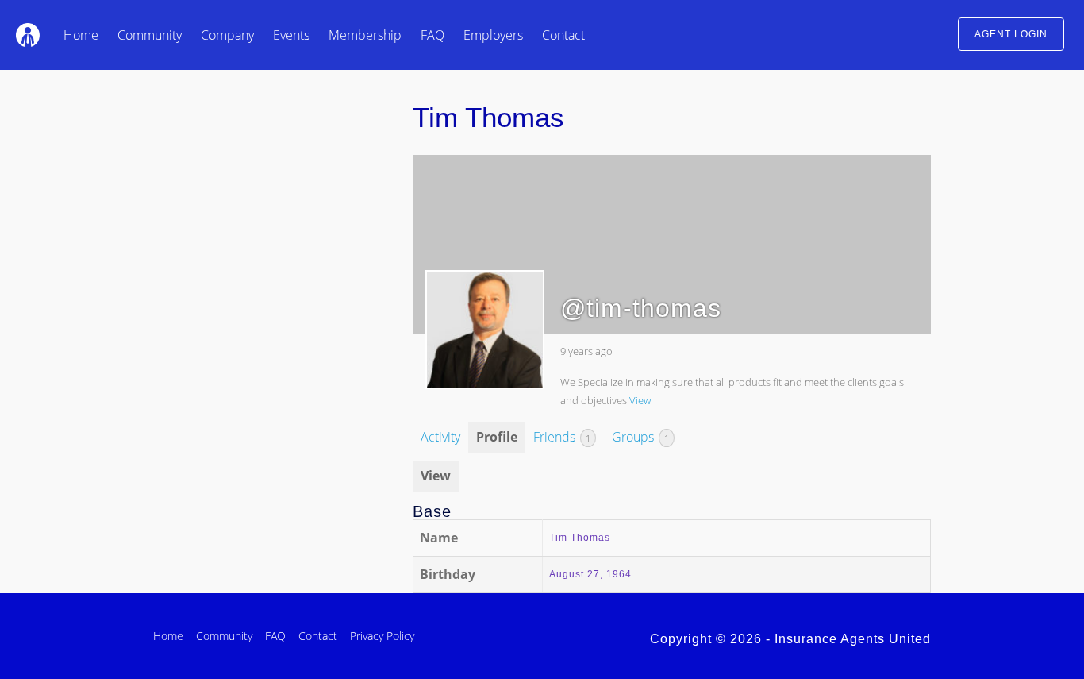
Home (80, 35)
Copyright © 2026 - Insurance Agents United (790, 639)
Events (291, 35)
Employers (493, 35)
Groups (640, 437)
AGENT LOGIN (1010, 34)
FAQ (432, 35)
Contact (563, 35)
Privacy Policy (382, 635)
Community (149, 35)
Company (227, 35)
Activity (440, 437)
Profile (496, 437)
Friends (561, 437)
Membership (365, 35)
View (640, 400)
